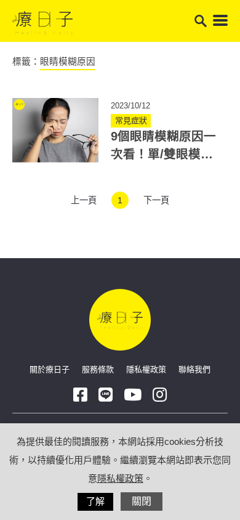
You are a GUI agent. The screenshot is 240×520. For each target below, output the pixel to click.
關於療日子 (50, 369)
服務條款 (98, 369)
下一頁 (156, 200)
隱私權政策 (146, 369)
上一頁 (84, 200)
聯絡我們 (194, 369)
